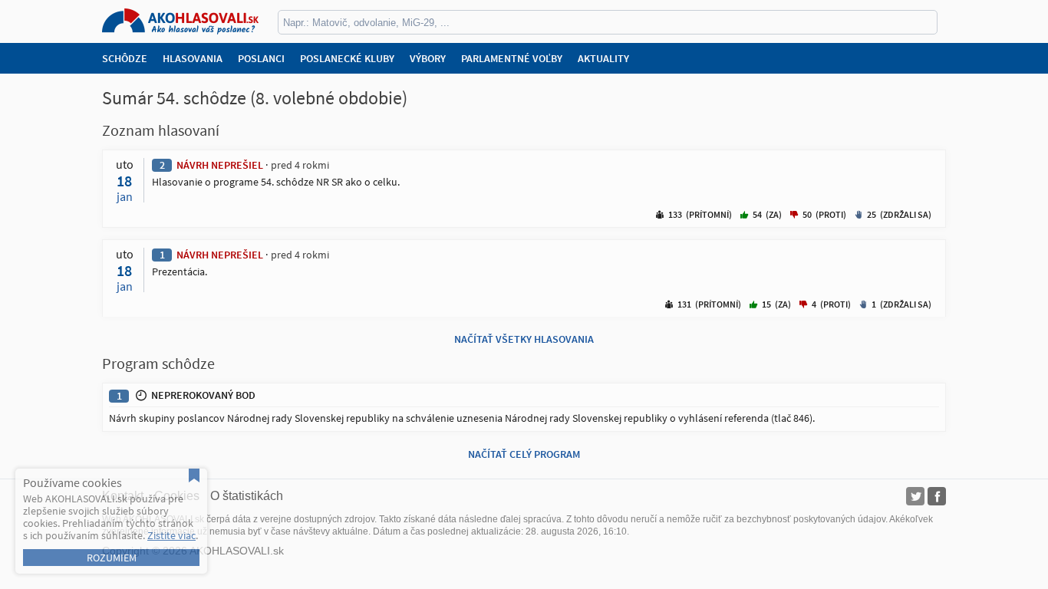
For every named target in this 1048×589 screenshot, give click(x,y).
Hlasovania (192, 58)
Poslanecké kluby (347, 58)
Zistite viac (171, 535)
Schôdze (124, 58)
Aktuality (603, 58)
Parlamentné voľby (511, 58)
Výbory (428, 58)
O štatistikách (246, 495)
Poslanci (261, 58)
